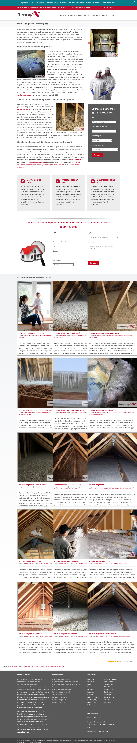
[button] (117, 15)
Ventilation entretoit (59, 695)
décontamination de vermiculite (28, 687)
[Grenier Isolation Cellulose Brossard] (104, 43)
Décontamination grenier (66, 488)
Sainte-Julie (97, 337)
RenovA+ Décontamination (97, 722)
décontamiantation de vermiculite (53, 7)
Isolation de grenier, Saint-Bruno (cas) (69, 410)
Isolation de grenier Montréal (30, 561)
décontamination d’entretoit (27, 682)
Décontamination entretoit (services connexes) (108, 487)
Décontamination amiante (61, 689)
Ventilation (128, 488)
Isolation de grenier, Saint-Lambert (102, 634)
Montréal (21, 337)
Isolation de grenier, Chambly (30, 634)
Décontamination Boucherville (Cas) (68, 485)
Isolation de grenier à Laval (99, 561)
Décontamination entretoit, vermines (65, 682)
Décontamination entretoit (61, 679)
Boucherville (75, 487)
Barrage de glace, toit (60, 697)
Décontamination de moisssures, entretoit (67, 684)
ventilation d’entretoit (24, 95)
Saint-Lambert (128, 636)
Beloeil (74, 335)
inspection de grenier (37, 162)
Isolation (83, 335)
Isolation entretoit (58, 337)
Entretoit (74, 412)
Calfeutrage (28, 335)
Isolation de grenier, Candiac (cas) (32, 485)
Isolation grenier (126, 487)
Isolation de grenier (48, 335)
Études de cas (64, 335)
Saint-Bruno (27, 414)
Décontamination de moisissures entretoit (29, 7)
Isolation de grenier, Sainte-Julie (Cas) (104, 333)
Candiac (39, 487)
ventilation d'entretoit (83, 7)
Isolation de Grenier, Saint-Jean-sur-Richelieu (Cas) (39, 410)
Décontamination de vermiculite (63, 687)
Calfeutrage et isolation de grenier (32, 333)
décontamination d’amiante (54, 165)
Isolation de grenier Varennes (65, 634)
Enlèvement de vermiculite (61, 692)
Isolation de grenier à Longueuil (66, 561)
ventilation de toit (35, 689)
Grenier (79, 335)
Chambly (41, 636)
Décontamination (84, 487)
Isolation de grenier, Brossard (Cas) (102, 410)
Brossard (109, 412)
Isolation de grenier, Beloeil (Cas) (67, 333)
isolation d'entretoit (89, 740)
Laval (125, 563)
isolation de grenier (69, 7)
